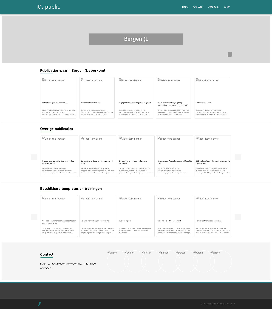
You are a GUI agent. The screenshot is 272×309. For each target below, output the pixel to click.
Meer (227, 7)
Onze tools (214, 7)
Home (185, 7)
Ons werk (198, 7)
